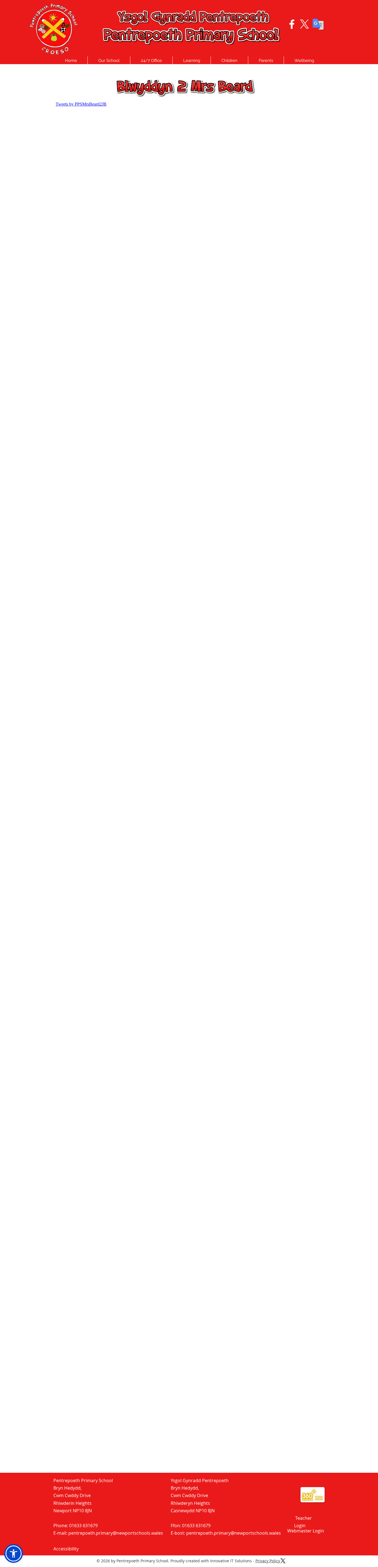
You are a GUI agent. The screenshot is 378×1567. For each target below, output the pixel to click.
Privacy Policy (267, 1560)
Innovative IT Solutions (231, 1560)
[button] (109, 60)
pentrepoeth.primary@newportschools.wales (115, 1533)
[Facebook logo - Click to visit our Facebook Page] (292, 24)
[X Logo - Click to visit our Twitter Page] (304, 24)
